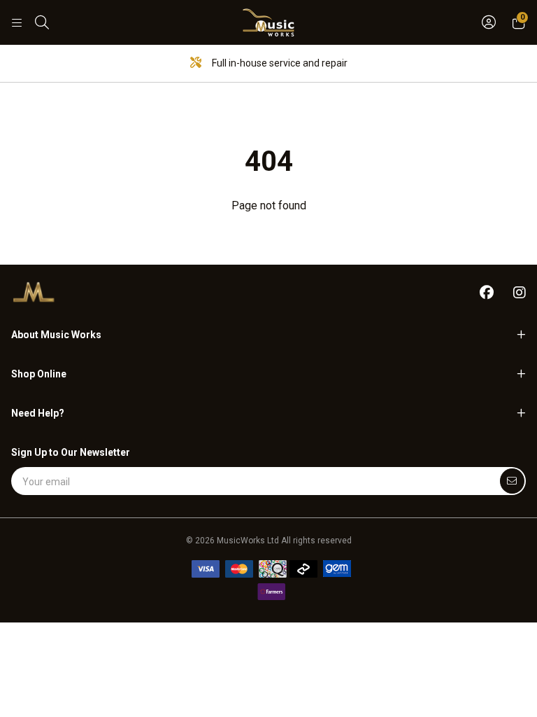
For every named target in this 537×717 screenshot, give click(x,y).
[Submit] (512, 481)
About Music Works (56, 334)
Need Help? (37, 413)
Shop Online (38, 374)
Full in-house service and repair (279, 63)
